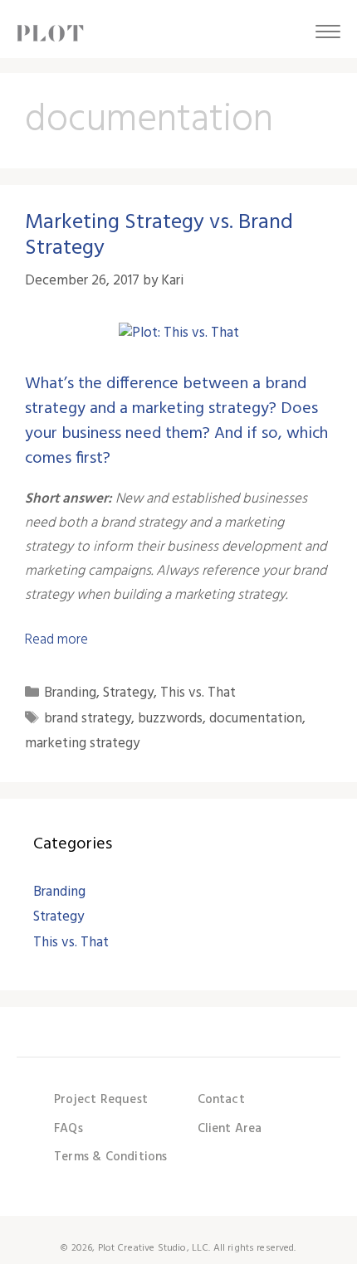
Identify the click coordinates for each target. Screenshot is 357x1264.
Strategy (128, 693)
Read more (56, 640)
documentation (255, 718)
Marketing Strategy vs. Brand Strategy (159, 235)
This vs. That (198, 693)
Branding (70, 693)
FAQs (68, 1129)
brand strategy (87, 718)
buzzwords (170, 718)
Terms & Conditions (111, 1157)
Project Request (101, 1100)
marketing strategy (82, 743)
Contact (221, 1100)
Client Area (230, 1129)
